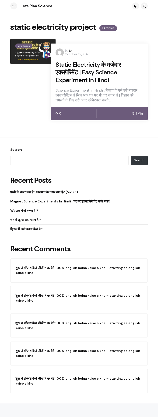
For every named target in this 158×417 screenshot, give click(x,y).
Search (16, 150)
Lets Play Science (36, 6)
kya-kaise (24, 46)
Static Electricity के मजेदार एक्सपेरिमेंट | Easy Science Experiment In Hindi (88, 72)
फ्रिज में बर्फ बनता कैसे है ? (27, 229)
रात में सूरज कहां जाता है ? (25, 220)
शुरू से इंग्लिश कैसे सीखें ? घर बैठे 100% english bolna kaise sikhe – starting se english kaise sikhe (77, 270)
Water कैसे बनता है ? (24, 210)
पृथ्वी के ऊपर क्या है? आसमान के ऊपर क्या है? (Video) (44, 192)
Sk (70, 51)
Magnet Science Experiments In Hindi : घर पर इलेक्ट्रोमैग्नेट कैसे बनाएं (59, 201)
